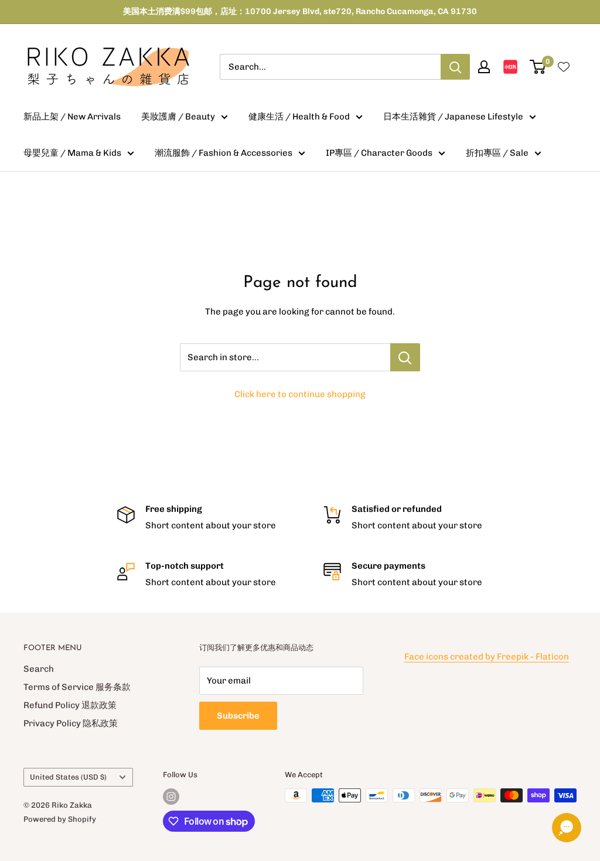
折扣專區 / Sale (497, 153)
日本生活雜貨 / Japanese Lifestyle (453, 116)
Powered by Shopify (59, 819)
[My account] (484, 66)
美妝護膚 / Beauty (178, 116)
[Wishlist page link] (564, 67)
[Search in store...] (405, 357)
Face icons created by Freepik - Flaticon (486, 656)
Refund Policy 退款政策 (70, 705)
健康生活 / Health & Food (299, 116)
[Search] (455, 67)
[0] (538, 67)
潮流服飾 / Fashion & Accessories (223, 153)
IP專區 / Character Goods (379, 153)
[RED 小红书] (510, 67)
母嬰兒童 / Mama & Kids (72, 153)
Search (38, 669)
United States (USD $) (68, 777)
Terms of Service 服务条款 (77, 687)
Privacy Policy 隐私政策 (70, 723)
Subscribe (238, 715)
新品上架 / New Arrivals (72, 116)
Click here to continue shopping (300, 394)
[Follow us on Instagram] (171, 796)
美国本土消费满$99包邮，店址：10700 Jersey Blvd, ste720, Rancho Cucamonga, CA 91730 (300, 11)
